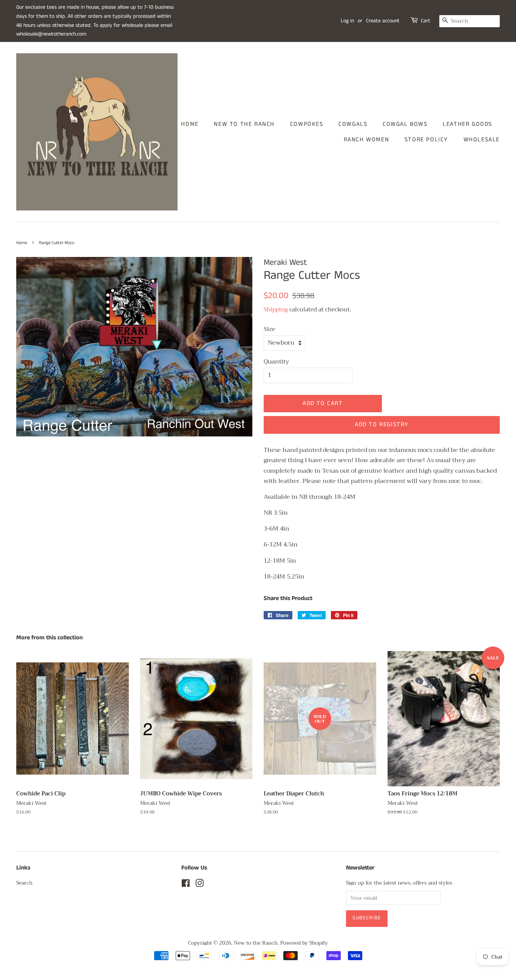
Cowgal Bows (405, 124)
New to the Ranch (244, 124)
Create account (383, 21)
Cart (425, 21)
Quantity (276, 362)
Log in (347, 21)
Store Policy (426, 139)
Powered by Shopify (304, 943)
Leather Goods (467, 124)
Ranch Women (366, 139)
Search (24, 883)
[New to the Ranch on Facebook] (185, 884)
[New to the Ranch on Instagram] (199, 884)
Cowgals (352, 124)
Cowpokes (306, 124)
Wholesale (481, 139)
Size (269, 329)
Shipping (276, 309)
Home (189, 124)
